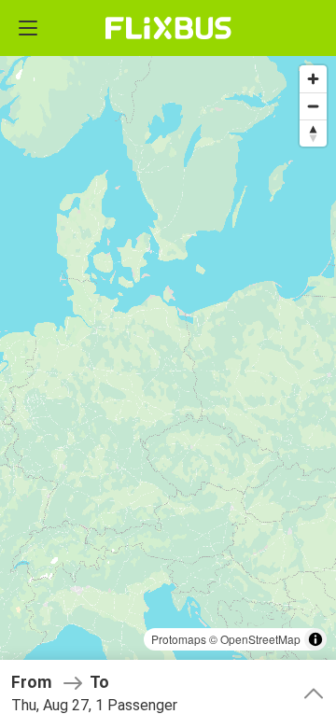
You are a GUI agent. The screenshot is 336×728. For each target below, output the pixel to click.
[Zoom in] (313, 78)
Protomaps (178, 639)
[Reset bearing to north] (313, 133)
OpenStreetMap (260, 639)
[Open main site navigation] (28, 28)
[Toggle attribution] (315, 639)
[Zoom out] (313, 105)
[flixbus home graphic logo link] (168, 28)
